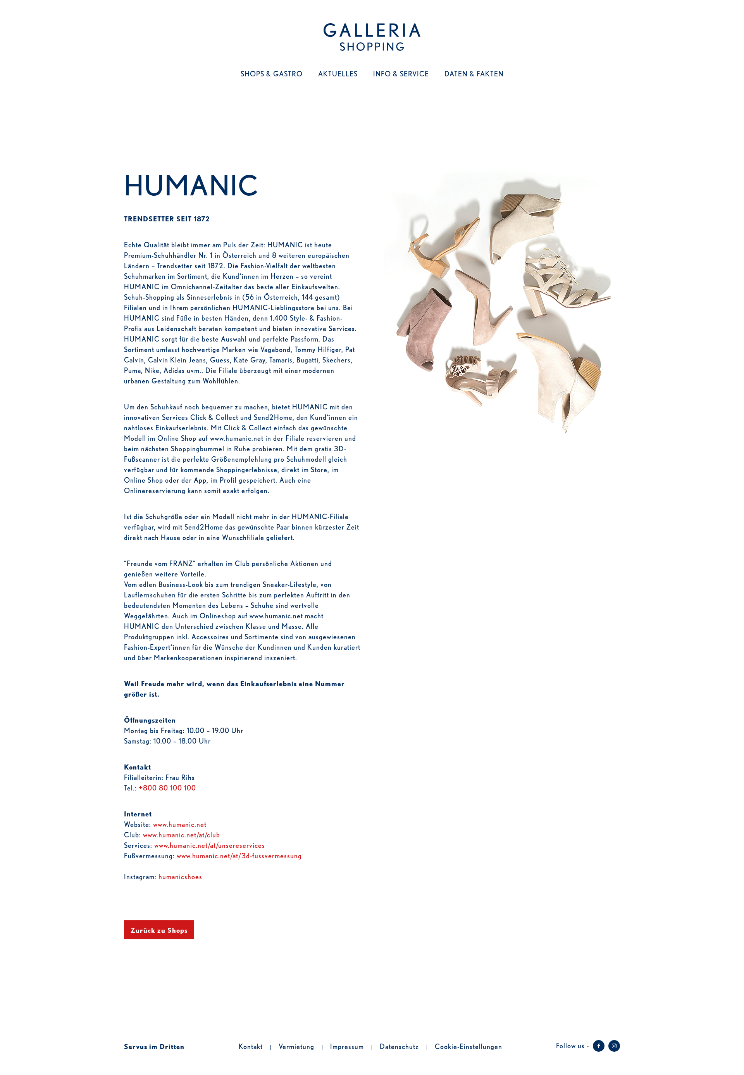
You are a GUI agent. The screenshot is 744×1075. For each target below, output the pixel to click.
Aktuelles (338, 73)
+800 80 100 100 (167, 787)
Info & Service (401, 73)
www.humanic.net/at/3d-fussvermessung (239, 855)
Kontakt (251, 1046)
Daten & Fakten (474, 73)
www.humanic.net (180, 823)
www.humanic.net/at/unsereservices (209, 844)
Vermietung (296, 1046)
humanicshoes (180, 876)
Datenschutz (399, 1046)
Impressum (347, 1046)
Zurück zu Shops (159, 929)
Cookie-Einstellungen (468, 1046)
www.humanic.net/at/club (181, 834)
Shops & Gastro (272, 73)
